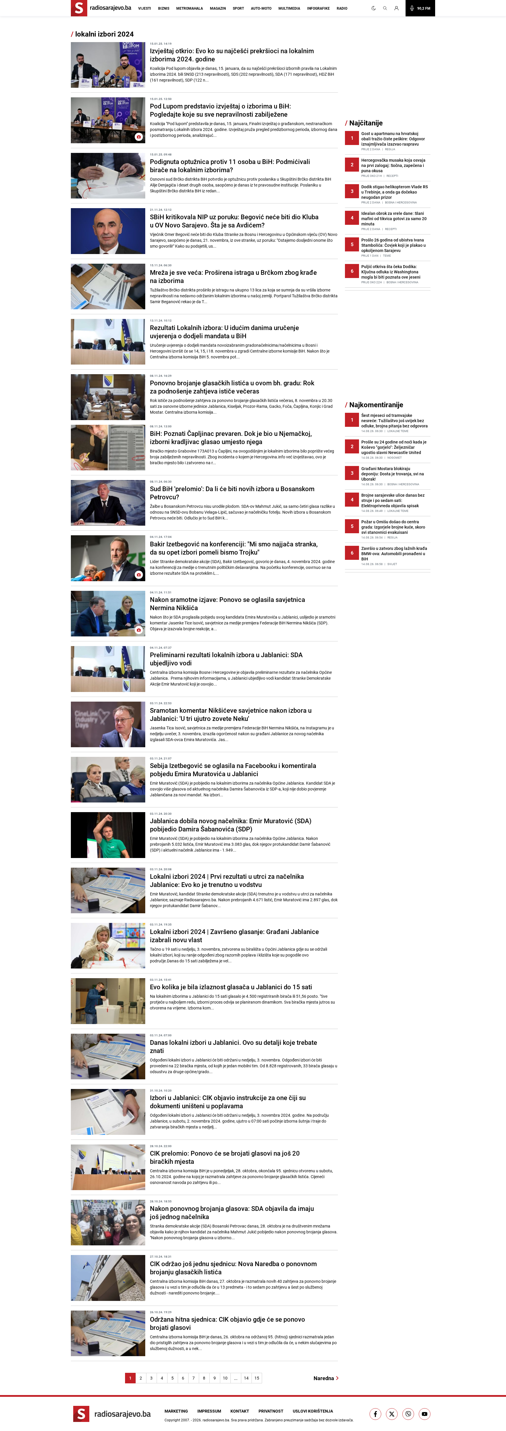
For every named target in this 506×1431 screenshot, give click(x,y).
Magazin (218, 8)
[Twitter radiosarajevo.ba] (392, 1414)
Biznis (163, 8)
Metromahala (189, 8)
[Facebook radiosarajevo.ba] (375, 1414)
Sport (238, 8)
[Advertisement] (389, 74)
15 (256, 1378)
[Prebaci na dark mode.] (373, 8)
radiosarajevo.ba (216, 1420)
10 (225, 1378)
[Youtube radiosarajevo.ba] (424, 1414)
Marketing (176, 1411)
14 (246, 1378)
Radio (342, 8)
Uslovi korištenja (313, 1411)
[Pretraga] (385, 8)
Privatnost (271, 1411)
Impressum (209, 1411)
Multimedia (289, 8)
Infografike (318, 8)
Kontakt (239, 1411)
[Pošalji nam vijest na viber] (408, 1414)
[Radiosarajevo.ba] (112, 1414)
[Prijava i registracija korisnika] (398, 8)
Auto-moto (261, 8)
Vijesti (144, 8)
